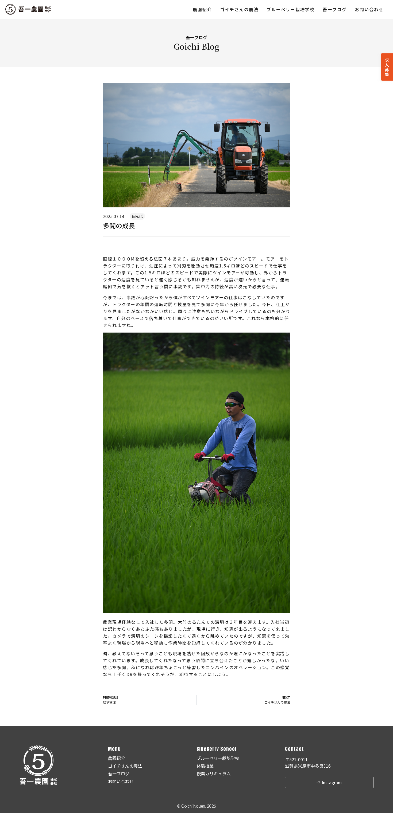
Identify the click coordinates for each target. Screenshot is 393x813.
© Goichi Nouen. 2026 (196, 806)
